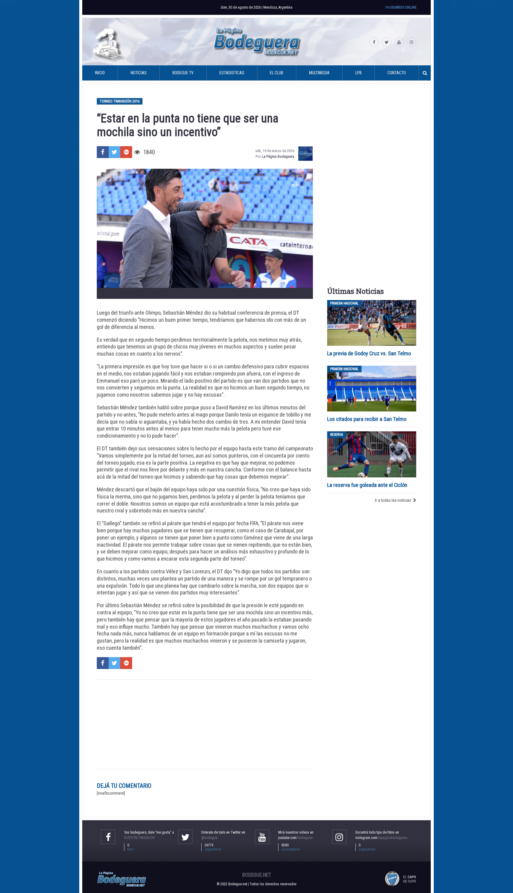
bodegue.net (256, 875)
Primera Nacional (344, 303)
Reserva (336, 435)
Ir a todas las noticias (393, 500)
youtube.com (295, 838)
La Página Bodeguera (278, 156)
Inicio (100, 72)
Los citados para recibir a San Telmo (367, 419)
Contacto (396, 72)
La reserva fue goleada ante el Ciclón (367, 485)
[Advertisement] (205, 724)
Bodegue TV (183, 72)
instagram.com (381, 838)
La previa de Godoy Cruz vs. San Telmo (369, 353)
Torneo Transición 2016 (120, 101)
